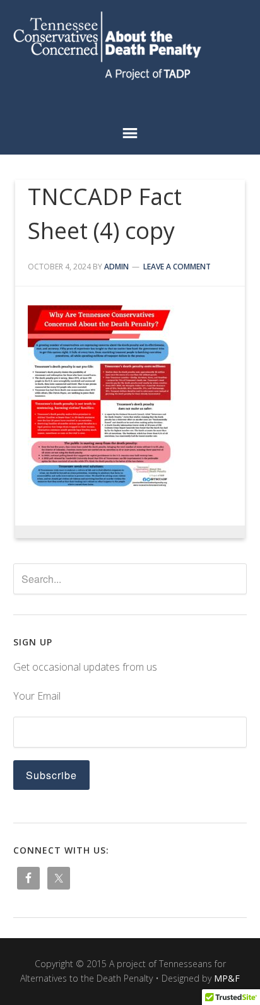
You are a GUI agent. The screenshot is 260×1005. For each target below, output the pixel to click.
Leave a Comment (177, 266)
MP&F (227, 978)
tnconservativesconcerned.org (130, 45)
